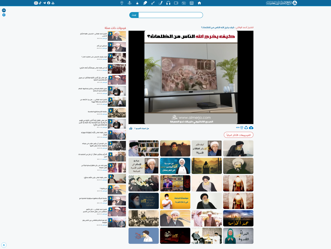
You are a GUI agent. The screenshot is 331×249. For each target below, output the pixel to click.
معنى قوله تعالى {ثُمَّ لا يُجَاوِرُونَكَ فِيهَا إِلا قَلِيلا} (94, 133)
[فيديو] (176, 3)
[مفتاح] (153, 3)
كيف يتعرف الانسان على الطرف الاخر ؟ (94, 56)
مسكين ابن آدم (102, 45)
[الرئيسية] (199, 3)
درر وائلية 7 (103, 188)
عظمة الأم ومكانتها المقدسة (97, 111)
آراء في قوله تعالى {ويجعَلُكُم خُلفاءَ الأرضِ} (93, 67)
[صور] (184, 3)
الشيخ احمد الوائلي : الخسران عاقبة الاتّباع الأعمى (93, 34)
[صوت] (168, 3)
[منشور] (129, 3)
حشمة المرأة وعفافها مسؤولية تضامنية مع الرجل (93, 199)
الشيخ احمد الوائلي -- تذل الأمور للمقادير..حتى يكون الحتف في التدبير (95, 210)
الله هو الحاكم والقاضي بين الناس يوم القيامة (94, 221)
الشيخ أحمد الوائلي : (243, 27)
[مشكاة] (137, 3)
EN (4, 10)
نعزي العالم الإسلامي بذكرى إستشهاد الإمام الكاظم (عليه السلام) (92, 89)
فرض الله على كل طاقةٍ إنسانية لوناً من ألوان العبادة (94, 166)
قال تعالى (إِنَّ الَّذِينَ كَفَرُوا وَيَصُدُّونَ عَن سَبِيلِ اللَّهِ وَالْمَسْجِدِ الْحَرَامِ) (93, 78)
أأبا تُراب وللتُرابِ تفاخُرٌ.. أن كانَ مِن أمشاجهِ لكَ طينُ (92, 155)
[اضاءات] (122, 3)
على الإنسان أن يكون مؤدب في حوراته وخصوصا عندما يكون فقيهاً (94, 144)
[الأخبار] (192, 3)
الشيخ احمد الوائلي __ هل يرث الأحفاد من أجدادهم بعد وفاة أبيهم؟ (93, 100)
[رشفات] (145, 3)
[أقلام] (161, 3)
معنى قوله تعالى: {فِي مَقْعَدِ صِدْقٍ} (95, 177)
